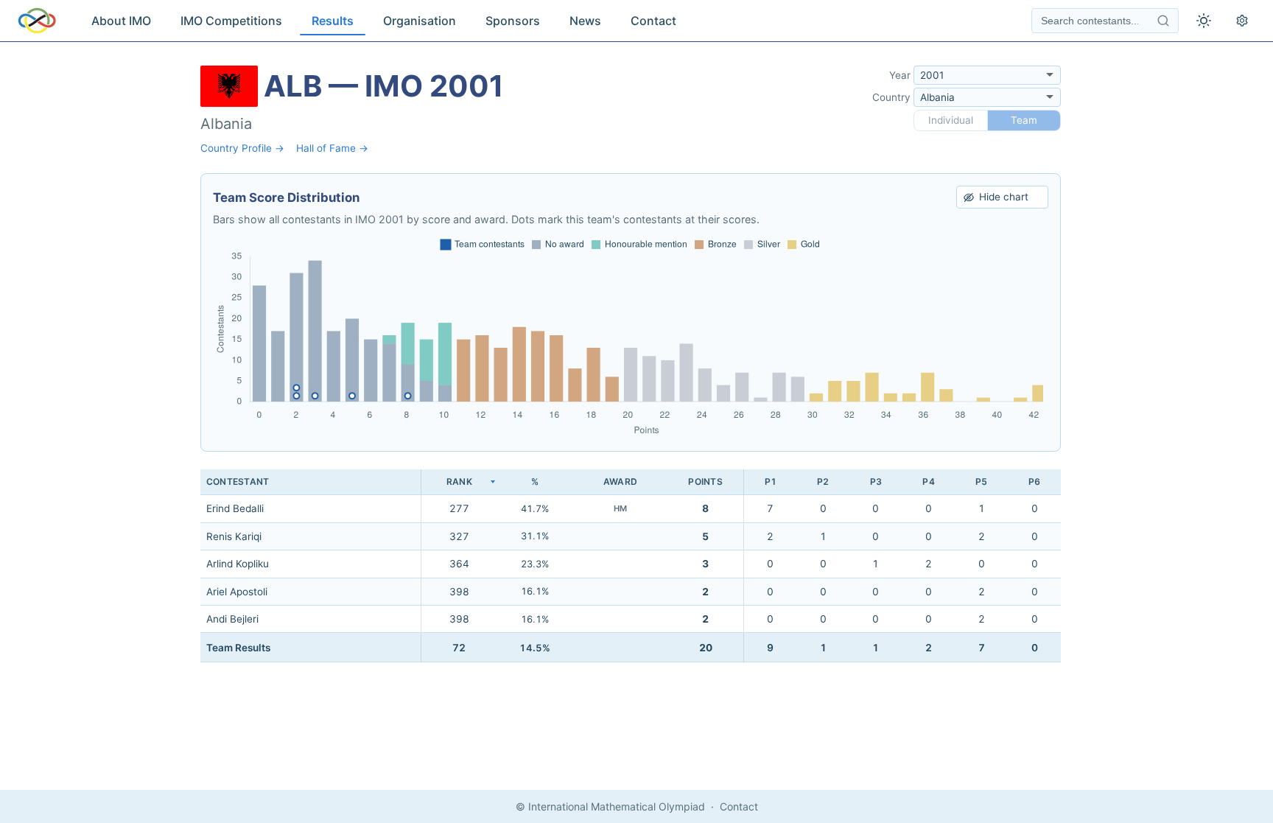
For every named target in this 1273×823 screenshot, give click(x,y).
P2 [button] (823, 481)
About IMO (121, 20)
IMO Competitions (231, 20)
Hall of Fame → (332, 148)
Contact (653, 20)
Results (333, 20)
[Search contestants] (1163, 21)
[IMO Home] (37, 20)
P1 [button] (770, 481)
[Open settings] (1242, 20)
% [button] (535, 481)
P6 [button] (1034, 481)
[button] (459, 482)
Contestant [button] (237, 481)
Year (900, 75)
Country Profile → (242, 148)
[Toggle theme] (1203, 20)
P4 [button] (928, 481)
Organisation (419, 20)
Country (891, 97)
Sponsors (512, 20)
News (585, 20)
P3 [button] (876, 481)
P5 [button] (981, 481)
